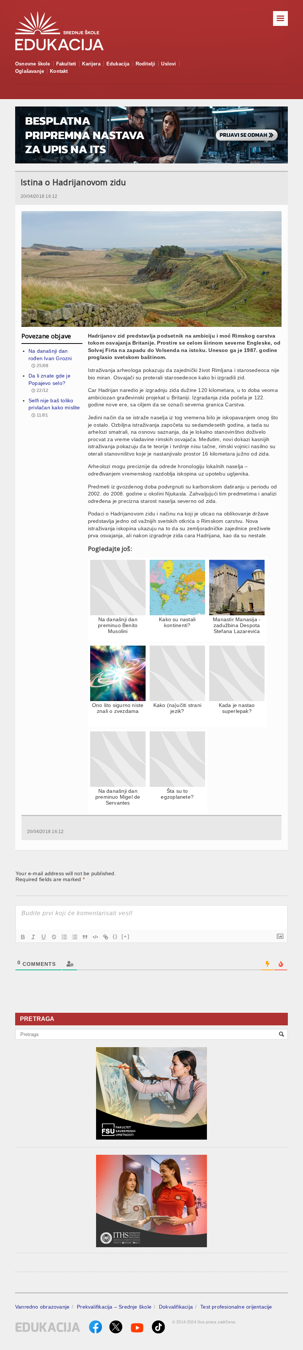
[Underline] (43, 937)
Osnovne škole (32, 64)
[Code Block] (95, 937)
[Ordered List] (64, 937)
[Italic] (33, 937)
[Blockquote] (85, 937)
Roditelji (146, 64)
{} (115, 936)
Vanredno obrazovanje (42, 1307)
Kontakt (59, 71)
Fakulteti (66, 64)
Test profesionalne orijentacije (236, 1307)
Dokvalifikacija (176, 1307)
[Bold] (23, 937)
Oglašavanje (29, 71)
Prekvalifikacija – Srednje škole (114, 1307)
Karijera (91, 64)
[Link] (106, 937)
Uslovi (168, 64)
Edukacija (118, 64)
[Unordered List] (74, 937)
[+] (126, 936)
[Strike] (54, 937)
